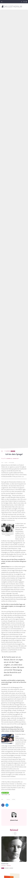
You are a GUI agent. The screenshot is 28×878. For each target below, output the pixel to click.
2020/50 (8, 799)
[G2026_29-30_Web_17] (14, 849)
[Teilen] (2, 805)
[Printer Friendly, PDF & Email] (5, 793)
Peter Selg (9, 865)
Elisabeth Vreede (4, 863)
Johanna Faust (16, 458)
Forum (14, 799)
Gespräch (13, 451)
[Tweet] (6, 805)
